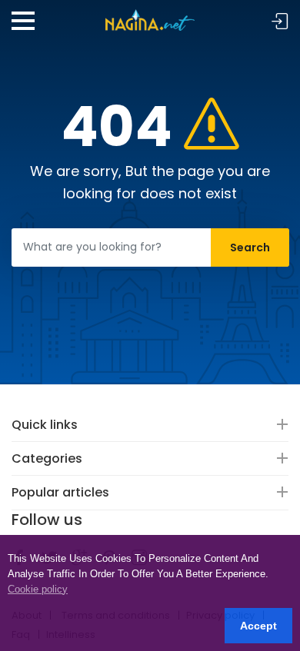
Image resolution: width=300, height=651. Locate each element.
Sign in (280, 22)
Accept (258, 625)
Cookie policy (38, 589)
